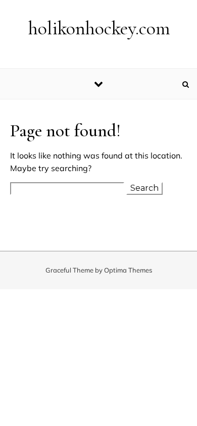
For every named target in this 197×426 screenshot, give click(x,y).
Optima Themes (128, 270)
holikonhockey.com (99, 28)
